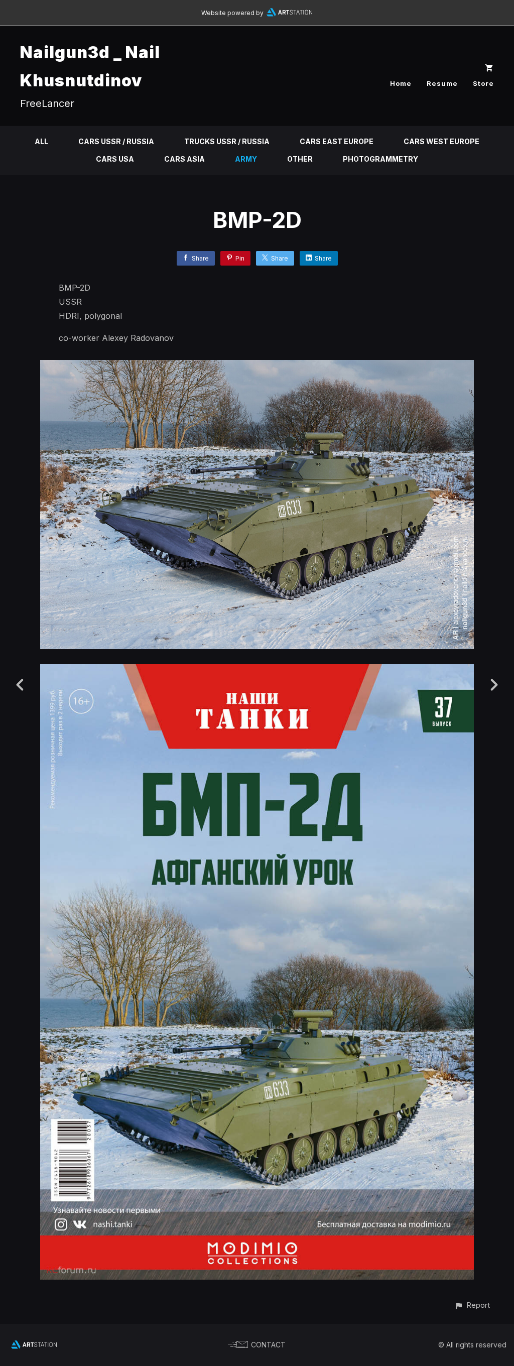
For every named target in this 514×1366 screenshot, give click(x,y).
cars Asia (184, 159)
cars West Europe (441, 141)
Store (483, 83)
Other (300, 159)
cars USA (115, 159)
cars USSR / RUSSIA (116, 141)
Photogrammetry (380, 159)
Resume (442, 83)
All (41, 141)
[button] (472, 1305)
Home (401, 83)
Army (246, 159)
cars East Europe (336, 141)
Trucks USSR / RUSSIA (227, 141)
